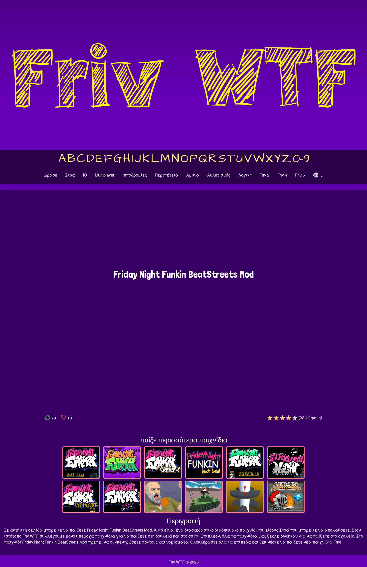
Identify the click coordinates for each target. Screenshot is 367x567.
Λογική (245, 175)
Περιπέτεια (166, 175)
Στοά (70, 175)
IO (85, 175)
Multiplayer (104, 175)
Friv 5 (300, 175)
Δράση (50, 175)
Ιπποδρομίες (134, 175)
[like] (47, 418)
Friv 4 (282, 175)
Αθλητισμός (218, 175)
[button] (318, 176)
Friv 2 (264, 175)
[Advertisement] (183, 232)
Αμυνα (192, 175)
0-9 (301, 159)
